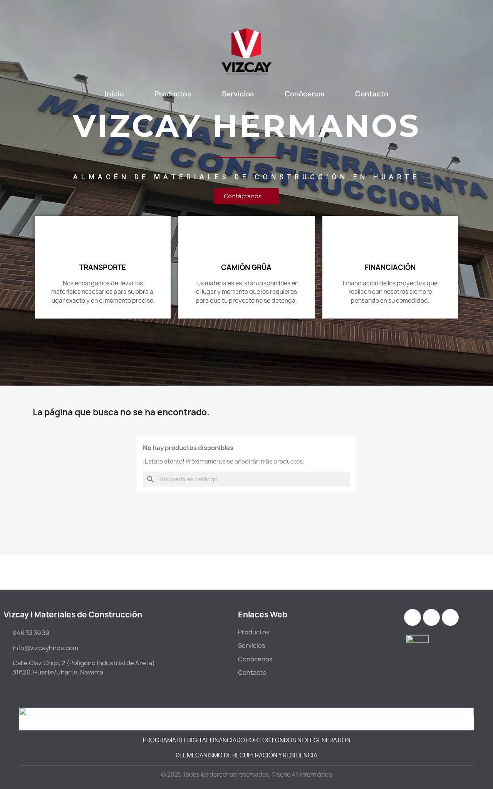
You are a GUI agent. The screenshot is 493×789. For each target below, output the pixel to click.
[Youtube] (450, 617)
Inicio (114, 94)
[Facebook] (431, 617)
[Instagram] (412, 617)
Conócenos (304, 94)
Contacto (371, 94)
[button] (246, 196)
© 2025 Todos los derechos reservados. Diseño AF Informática (246, 774)
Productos (172, 94)
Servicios (238, 94)
